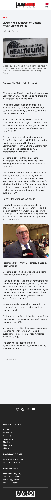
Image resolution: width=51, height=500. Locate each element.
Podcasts (7, 436)
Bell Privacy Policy (11, 480)
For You (6, 429)
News (5, 17)
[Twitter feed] (28, 409)
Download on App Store (13, 459)
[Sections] (4, 5)
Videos (6, 448)
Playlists (6, 442)
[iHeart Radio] (47, 5)
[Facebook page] (22, 409)
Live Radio (7, 433)
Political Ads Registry (12, 473)
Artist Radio (8, 439)
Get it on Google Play (12, 462)
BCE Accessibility (10, 483)
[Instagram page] (17, 409)
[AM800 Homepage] (26, 5)
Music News (8, 445)
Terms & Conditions (11, 476)
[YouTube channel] (33, 409)
